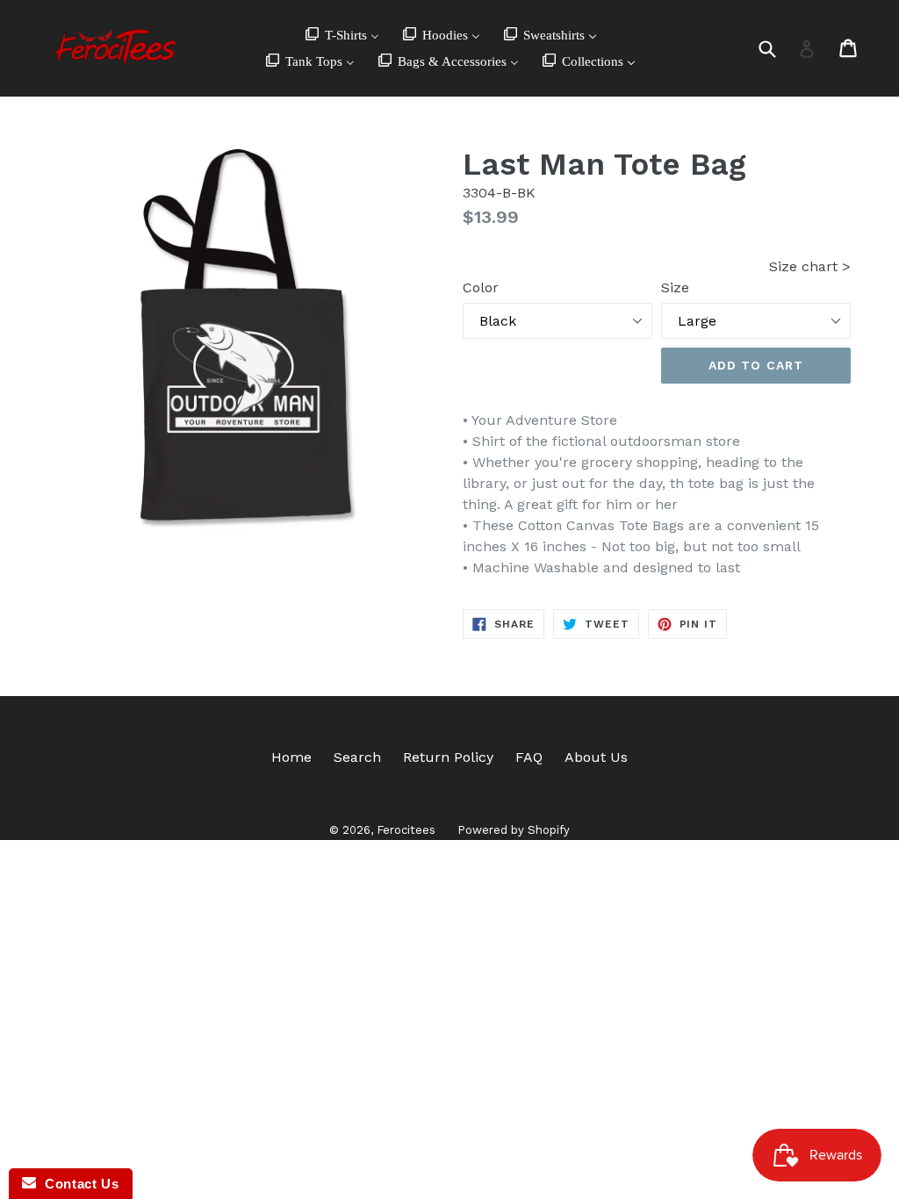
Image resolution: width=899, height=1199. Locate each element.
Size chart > (810, 266)
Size (675, 287)
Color (481, 287)
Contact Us (77, 1183)
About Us (596, 757)
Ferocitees (406, 829)
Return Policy (448, 757)
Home (291, 757)
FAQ (529, 757)
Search (357, 757)
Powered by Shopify (513, 829)
